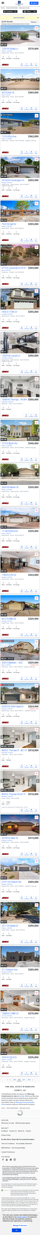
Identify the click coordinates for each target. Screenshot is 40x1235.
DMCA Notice (5, 1148)
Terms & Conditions (8, 1144)
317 (23, 1080)
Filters (31, 11)
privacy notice (22, 1217)
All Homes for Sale (7, 1123)
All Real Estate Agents (22, 1123)
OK (16, 1230)
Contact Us (13, 1131)
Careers (28, 1131)
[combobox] (34, 22)
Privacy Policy (6, 1135)
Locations (11, 11)
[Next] (37, 35)
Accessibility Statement (24, 1144)
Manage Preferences (20, 1225)
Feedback (4, 1131)
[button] (34, 3)
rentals (22, 1096)
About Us (21, 1131)
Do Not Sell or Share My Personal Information (17, 1139)
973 (29, 1080)
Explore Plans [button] (24, 1195)
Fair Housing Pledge (18, 1148)
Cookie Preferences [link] (8, 1152)
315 (14, 1080)
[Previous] (2, 35)
